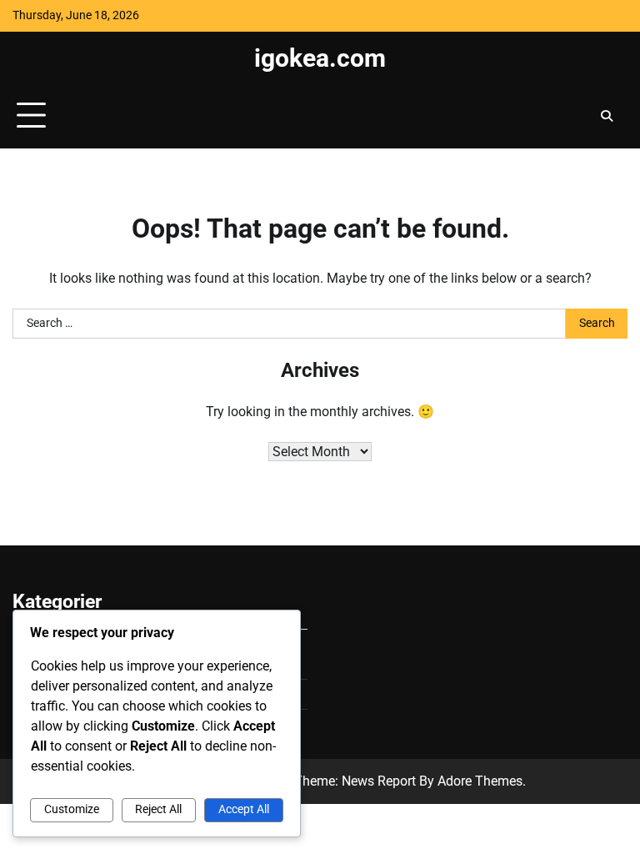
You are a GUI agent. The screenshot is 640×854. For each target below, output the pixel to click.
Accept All (243, 809)
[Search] (606, 115)
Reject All (158, 809)
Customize (71, 809)
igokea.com (320, 58)
